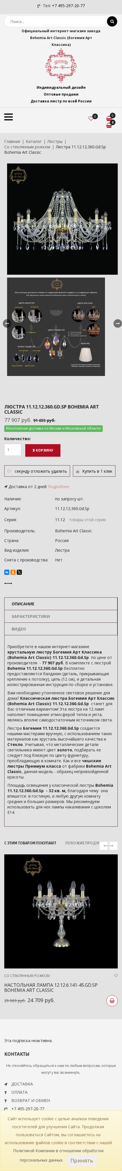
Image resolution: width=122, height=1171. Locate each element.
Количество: (17, 438)
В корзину (43, 450)
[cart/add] (112, 1000)
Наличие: (13, 498)
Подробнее (59, 486)
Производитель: (19, 530)
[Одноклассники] (13, 572)
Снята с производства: (26, 560)
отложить (40, 471)
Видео (19, 629)
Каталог (34, 141)
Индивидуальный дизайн (61, 87)
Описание (23, 603)
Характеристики (31, 616)
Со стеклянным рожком (27, 146)
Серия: (10, 519)
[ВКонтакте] (6, 572)
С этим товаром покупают (30, 843)
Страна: (11, 540)
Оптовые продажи (61, 94)
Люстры (54, 141)
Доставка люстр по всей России (61, 101)
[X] (19, 572)
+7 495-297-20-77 (68, 5)
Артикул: (12, 508)
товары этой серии (87, 519)
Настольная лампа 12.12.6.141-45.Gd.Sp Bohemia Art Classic (51, 987)
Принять (81, 1160)
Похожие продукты (85, 843)
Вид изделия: (16, 550)
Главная (12, 141)
